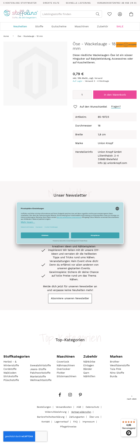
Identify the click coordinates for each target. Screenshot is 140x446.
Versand (98, 78)
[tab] (70, 26)
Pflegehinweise (68, 426)
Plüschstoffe (11, 380)
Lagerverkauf (61, 421)
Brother (114, 361)
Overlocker (63, 369)
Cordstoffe (10, 369)
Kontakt (45, 421)
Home (6, 36)
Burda (113, 376)
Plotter (61, 372)
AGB (78, 407)
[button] (90, 106)
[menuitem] (22, 26)
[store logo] (20, 14)
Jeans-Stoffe (38, 369)
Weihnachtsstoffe (41, 380)
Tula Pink (115, 369)
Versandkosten (64, 407)
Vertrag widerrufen (81, 412)
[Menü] (134, 421)
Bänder (87, 369)
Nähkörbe (89, 361)
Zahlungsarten (77, 416)
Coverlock (63, 361)
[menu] (70, 26)
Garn (86, 372)
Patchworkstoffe (40, 372)
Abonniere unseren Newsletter (70, 298)
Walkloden (9, 372)
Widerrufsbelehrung (55, 412)
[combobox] (71, 14)
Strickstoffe (10, 376)
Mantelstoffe (38, 376)
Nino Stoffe (117, 372)
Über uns (94, 416)
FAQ (75, 421)
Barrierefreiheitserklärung (50, 416)
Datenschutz (92, 407)
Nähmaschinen (66, 365)
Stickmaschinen (66, 376)
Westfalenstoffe (120, 365)
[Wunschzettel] (110, 14)
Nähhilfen (89, 376)
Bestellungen (44, 407)
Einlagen (88, 365)
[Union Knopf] (126, 46)
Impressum (88, 421)
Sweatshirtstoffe (40, 365)
